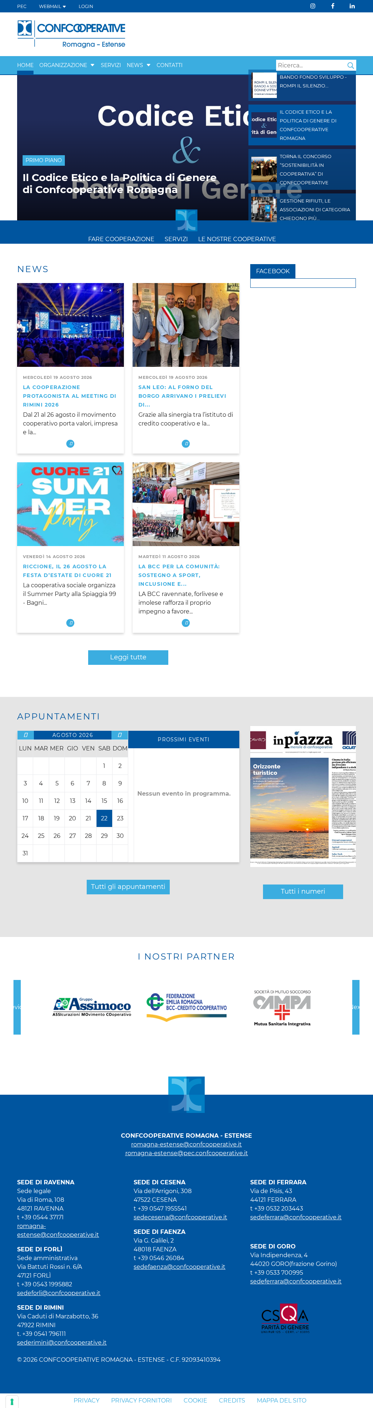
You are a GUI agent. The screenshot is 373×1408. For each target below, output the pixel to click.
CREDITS (232, 1400)
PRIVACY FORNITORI (141, 1400)
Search (351, 65)
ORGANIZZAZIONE (63, 65)
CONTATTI (169, 65)
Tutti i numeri (303, 891)
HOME (25, 65)
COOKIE (195, 1400)
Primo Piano (43, 160)
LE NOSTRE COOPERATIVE (237, 239)
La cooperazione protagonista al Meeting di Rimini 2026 (69, 396)
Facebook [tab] (273, 271)
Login (86, 6)
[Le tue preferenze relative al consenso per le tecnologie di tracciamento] (12, 1402)
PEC (22, 6)
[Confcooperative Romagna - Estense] (71, 33)
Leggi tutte (128, 657)
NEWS (135, 65)
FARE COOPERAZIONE (121, 239)
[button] (92, 65)
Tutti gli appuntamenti (128, 887)
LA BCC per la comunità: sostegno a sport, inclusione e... (179, 575)
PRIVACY (86, 1400)
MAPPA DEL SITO (281, 1400)
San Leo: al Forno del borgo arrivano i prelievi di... (182, 396)
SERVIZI (111, 65)
